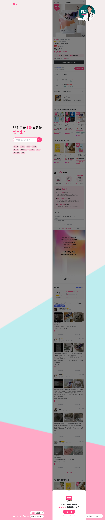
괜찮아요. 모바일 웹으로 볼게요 (69, 516)
